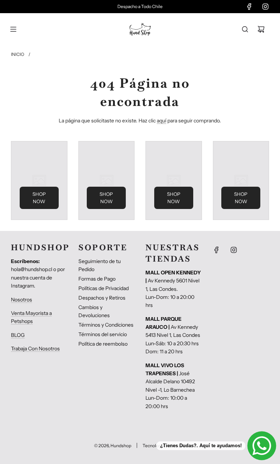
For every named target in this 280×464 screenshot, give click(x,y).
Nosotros (21, 299)
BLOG (18, 335)
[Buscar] (245, 29)
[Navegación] (13, 29)
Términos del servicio (102, 334)
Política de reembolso (103, 344)
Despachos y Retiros (101, 297)
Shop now (39, 198)
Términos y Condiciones (105, 325)
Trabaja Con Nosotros (35, 348)
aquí (161, 120)
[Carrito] (261, 29)
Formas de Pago (97, 278)
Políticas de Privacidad (103, 288)
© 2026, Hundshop (112, 445)
